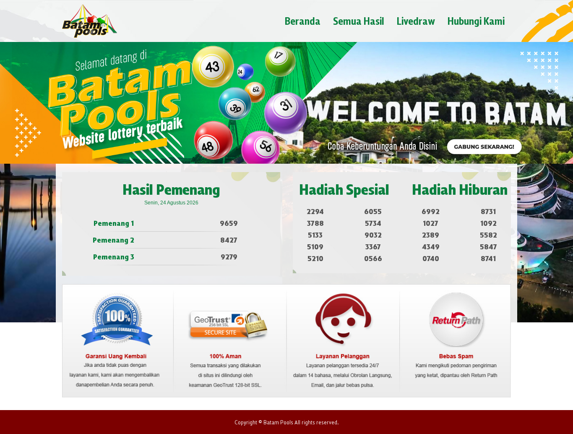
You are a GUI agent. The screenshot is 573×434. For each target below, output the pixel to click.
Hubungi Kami (476, 20)
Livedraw (416, 20)
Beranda (302, 20)
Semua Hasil (358, 20)
